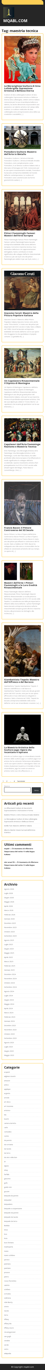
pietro (6, 1277)
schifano (7, 1289)
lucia (5, 1238)
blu (5, 1115)
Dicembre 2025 (10, 923)
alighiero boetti (10, 1076)
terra (6, 1315)
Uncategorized (9, 1332)
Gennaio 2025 (9, 970)
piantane (7, 1268)
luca (5, 1234)
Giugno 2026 (9, 897)
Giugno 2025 (9, 949)
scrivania (7, 1294)
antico (6, 1085)
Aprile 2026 (8, 906)
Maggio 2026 (9, 902)
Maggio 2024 (9, 1004)
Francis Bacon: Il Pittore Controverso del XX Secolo (18, 529)
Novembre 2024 (10, 978)
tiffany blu (7, 1323)
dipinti (6, 1166)
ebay (6, 1170)
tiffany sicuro (9, 1328)
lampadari (7, 1200)
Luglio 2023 (8, 1047)
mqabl (6, 848)
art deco (7, 1102)
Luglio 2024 (8, 995)
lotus (6, 1230)
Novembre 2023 (10, 1030)
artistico (7, 1110)
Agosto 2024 (9, 991)
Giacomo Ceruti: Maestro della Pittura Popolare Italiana (21, 314)
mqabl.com (15, 20)
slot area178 (9, 862)
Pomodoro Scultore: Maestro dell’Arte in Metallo (20, 153)
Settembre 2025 (10, 936)
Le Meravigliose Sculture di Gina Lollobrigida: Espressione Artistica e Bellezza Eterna (22, 88)
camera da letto (10, 1123)
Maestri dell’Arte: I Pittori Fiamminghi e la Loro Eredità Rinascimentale (20, 585)
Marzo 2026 (8, 910)
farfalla (6, 1174)
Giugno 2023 (9, 1051)
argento (7, 1093)
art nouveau (8, 1106)
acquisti (7, 1072)
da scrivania (8, 1144)
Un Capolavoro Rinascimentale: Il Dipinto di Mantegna (22, 382)
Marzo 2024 (8, 1013)
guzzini (6, 1191)
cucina (6, 1136)
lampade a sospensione (13, 1208)
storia (6, 1306)
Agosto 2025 (9, 940)
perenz (7, 1260)
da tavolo (7, 1149)
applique (7, 1089)
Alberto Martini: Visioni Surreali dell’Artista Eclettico (19, 831)
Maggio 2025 (9, 953)
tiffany (6, 1319)
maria (6, 1251)
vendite (7, 1340)
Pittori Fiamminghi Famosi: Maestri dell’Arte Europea (19, 234)
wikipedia (7, 1353)
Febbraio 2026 (9, 915)
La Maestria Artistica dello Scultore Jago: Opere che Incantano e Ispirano (19, 750)
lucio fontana (9, 1242)
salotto (7, 1285)
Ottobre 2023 (9, 1034)
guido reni (8, 1187)
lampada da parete (11, 1196)
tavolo (6, 1311)
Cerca (36, 790)
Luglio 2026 (8, 893)
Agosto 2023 (9, 1042)
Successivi (21, 781)
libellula (7, 1225)
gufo (6, 1183)
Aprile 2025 (8, 957)
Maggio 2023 (9, 1055)
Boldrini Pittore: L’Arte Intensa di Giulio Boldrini (21, 815)
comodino (7, 1132)
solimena (7, 1298)
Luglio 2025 (8, 944)
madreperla (8, 1247)
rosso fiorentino (10, 1281)
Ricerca (7, 786)
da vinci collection (10, 1157)
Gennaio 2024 (9, 1021)
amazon (7, 1080)
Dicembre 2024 (10, 974)
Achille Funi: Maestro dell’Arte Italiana (18, 826)
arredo (6, 1098)
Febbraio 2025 (9, 966)
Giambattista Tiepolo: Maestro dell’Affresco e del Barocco (21, 680)
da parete (8, 1140)
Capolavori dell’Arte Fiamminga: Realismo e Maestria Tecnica (22, 445)
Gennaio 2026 (9, 919)
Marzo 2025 (8, 961)
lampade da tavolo (11, 1217)
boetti (6, 1119)
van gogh (7, 1336)
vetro (6, 1349)
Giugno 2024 (9, 1000)
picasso (7, 1272)
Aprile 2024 (8, 1008)
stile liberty (8, 1302)
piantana (7, 1264)
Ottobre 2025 (9, 932)
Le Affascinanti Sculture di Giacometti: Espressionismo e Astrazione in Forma (18, 809)
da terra (7, 1153)
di (4, 1161)
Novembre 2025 (10, 927)
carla (6, 1127)
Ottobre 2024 (9, 983)
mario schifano (9, 1255)
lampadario (8, 1204)
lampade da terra (10, 1221)
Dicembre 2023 (10, 1025)
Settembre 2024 (10, 987)
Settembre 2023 (10, 1038)
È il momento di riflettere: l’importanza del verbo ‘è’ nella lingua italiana (19, 851)
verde (6, 1345)
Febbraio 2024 (9, 1017)
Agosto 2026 (9, 889)
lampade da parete (11, 1213)
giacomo (7, 1178)
